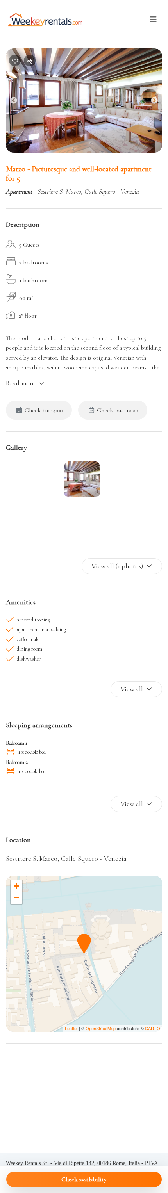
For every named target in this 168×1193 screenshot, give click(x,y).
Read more (20, 383)
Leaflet (71, 1028)
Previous (19, 102)
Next (160, 102)
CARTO (152, 1028)
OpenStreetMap (101, 1028)
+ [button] (16, 886)
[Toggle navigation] (153, 20)
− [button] (16, 898)
